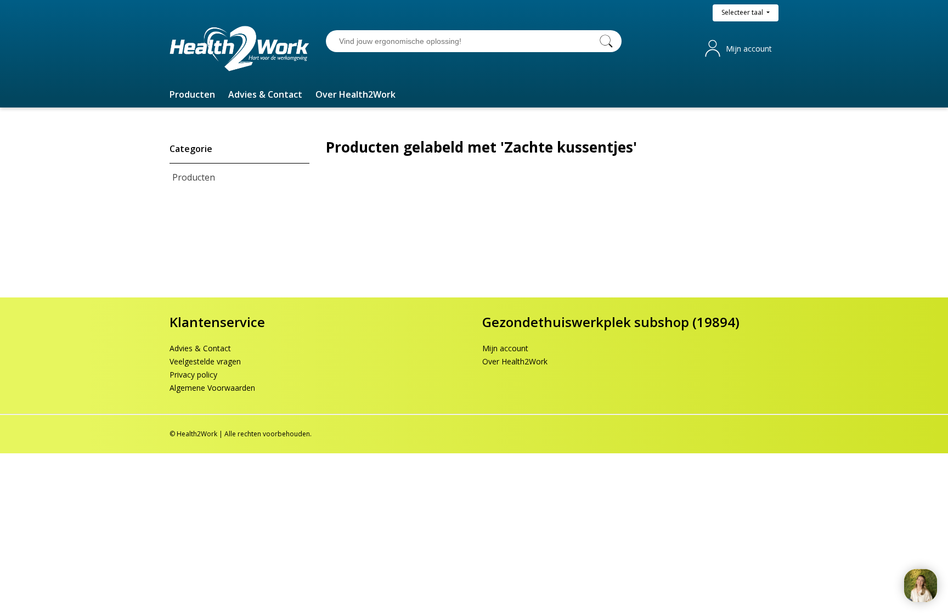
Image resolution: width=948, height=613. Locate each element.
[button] (192, 94)
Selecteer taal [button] (743, 12)
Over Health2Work (515, 361)
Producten (193, 177)
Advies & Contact (200, 348)
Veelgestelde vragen (205, 361)
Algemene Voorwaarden (212, 388)
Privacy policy (193, 374)
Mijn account (749, 48)
